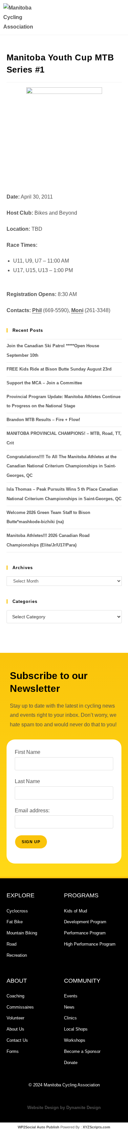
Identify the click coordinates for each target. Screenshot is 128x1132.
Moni (77, 310)
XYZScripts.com (96, 1127)
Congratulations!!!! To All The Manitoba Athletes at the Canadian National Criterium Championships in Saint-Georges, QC (62, 466)
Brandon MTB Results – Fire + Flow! (43, 419)
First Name (27, 752)
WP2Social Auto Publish (38, 1127)
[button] (93, 17)
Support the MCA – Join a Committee (44, 382)
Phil (37, 310)
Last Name (27, 781)
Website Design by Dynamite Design (64, 1107)
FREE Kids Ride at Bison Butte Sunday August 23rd (59, 369)
